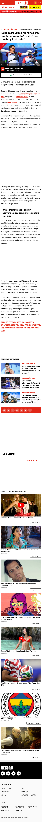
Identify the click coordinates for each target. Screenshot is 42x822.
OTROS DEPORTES (28, 795)
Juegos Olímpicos (10, 29)
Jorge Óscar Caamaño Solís (14, 68)
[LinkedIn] (21, 410)
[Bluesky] (26, 410)
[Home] (1, 29)
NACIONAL (5, 792)
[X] (13, 410)
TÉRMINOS (32, 807)
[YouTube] (19, 773)
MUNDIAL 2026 (6, 788)
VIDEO (3, 795)
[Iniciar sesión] (39, 2)
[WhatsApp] (4, 410)
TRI (22, 788)
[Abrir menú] (3, 3)
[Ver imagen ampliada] (21, 54)
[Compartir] (38, 69)
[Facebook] (8, 410)
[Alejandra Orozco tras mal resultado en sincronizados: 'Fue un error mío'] (21, 368)
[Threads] (17, 410)
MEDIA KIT (5, 810)
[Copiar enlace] (30, 410)
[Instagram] (8, 773)
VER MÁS (31, 461)
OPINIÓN (25, 792)
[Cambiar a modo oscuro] (35, 2)
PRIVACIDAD (19, 807)
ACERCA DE (5, 807)
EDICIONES (19, 810)
